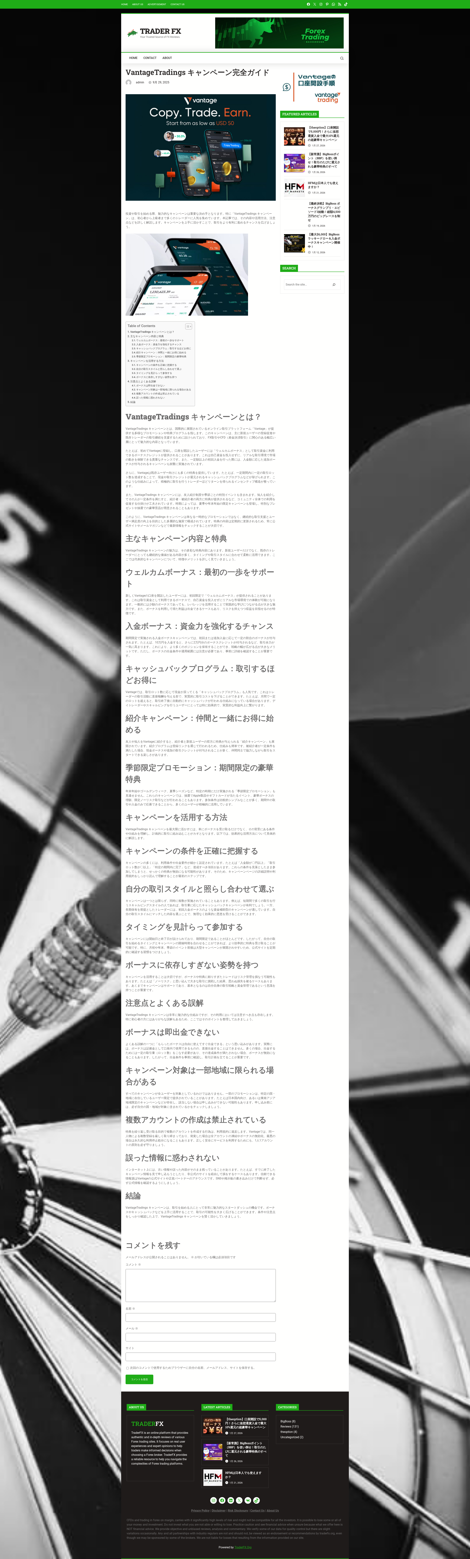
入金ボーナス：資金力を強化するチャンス (159, 344)
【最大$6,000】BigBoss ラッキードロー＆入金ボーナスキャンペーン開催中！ (324, 240)
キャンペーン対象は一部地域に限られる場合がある (163, 389)
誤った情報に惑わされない (150, 397)
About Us (137, 4)
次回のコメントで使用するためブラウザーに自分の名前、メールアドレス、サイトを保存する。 (193, 1367)
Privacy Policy (200, 1510)
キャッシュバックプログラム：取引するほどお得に (163, 348)
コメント (133, 1264)
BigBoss (286, 1421)
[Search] (334, 285)
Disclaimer (219, 1510)
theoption (287, 1432)
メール (132, 1328)
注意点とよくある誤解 (143, 381)
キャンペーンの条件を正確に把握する (156, 365)
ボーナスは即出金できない (150, 385)
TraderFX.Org (243, 1547)
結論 (132, 402)
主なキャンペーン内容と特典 (147, 336)
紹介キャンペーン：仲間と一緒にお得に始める (161, 352)
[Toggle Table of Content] (186, 326)
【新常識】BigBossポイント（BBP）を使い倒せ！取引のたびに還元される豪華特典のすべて (324, 160)
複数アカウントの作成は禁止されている (157, 393)
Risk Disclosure (238, 1510)
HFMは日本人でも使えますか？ (323, 185)
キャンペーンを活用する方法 (147, 360)
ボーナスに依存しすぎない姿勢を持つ (156, 377)
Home (124, 4)
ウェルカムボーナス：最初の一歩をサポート (160, 340)
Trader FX (160, 31)
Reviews (286, 1426)
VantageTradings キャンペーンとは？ (152, 331)
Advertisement (157, 4)
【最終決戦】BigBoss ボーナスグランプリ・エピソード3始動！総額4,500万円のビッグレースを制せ (324, 212)
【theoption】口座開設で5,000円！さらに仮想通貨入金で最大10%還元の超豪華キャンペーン (323, 133)
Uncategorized (290, 1437)
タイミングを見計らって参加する (154, 373)
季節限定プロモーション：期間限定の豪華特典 (161, 356)
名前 (130, 1308)
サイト (130, 1348)
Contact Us (178, 4)
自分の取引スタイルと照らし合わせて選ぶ (159, 369)
